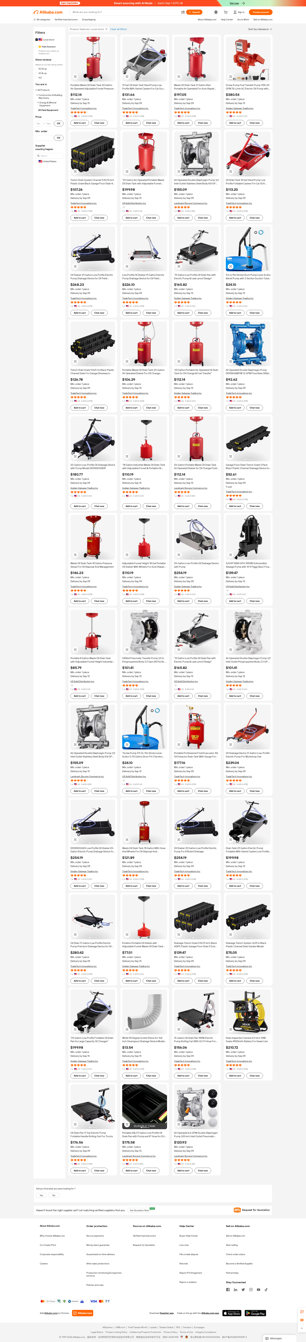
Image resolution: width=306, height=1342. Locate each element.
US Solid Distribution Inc (134, 203)
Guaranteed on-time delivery (100, 1254)
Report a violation (188, 1282)
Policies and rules (95, 1285)
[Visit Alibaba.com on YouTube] (258, 1289)
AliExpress (107, 1327)
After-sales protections (97, 1263)
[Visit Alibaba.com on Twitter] (243, 1289)
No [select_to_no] (53, 1195)
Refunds (183, 1263)
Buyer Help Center (188, 1235)
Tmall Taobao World (137, 1327)
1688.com (120, 1327)
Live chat (184, 1245)
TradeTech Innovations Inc (83, 108)
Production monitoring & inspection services (104, 1274)
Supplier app (167, 1313)
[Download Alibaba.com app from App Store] (231, 1313)
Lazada (153, 1327)
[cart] (226, 12)
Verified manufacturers (144, 1235)
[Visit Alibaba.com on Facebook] (228, 1289)
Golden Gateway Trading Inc (240, 108)
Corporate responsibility (52, 1254)
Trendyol (187, 1327)
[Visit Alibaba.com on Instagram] (251, 1289)
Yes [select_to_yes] (41, 1195)
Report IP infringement (190, 1273)
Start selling (232, 1245)
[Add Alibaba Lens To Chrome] (82, 1313)
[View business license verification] (181, 1337)
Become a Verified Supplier (239, 1263)
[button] (183, 12)
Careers (44, 1263)
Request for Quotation (144, 1245)
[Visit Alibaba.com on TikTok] (266, 1289)
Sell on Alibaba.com (235, 1235)
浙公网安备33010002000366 (205, 1337)
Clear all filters (118, 29)
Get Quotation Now (140, 1210)
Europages (199, 1327)
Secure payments (95, 1235)
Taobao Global (166, 1327)
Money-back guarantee (97, 1245)
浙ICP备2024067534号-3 (234, 1337)
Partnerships (232, 1273)
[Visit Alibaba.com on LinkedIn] (235, 1289)
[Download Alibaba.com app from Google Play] (255, 1313)
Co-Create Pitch (48, 1245)
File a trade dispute (188, 1254)
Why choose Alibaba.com (52, 1235)
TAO (178, 1327)
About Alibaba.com (50, 1226)
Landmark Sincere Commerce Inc (191, 203)
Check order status (235, 1254)
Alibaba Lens (51, 1313)
